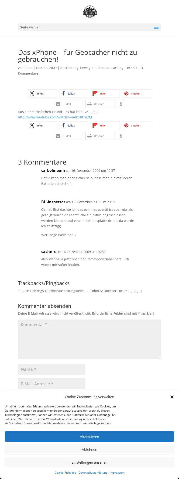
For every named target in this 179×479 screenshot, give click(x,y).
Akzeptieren (89, 436)
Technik (131, 67)
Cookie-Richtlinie (65, 473)
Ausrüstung (69, 67)
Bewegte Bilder (92, 67)
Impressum (117, 473)
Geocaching (114, 67)
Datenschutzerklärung (93, 473)
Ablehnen (89, 449)
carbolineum (53, 170)
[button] (172, 397)
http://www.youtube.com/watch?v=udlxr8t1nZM (55, 117)
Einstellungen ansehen (89, 462)
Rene (28, 67)
